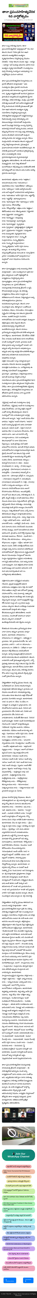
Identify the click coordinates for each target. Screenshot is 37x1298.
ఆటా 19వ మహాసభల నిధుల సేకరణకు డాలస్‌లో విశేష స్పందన (18, 1197)
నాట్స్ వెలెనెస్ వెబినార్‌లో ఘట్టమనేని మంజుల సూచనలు (15, 1268)
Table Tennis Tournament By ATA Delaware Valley (16, 1171)
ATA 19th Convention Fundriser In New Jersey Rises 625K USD (17, 1203)
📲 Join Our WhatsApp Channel (18, 1155)
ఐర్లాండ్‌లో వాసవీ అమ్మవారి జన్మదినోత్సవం (18, 1166)
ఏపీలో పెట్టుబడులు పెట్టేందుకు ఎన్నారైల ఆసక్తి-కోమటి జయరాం (17, 1210)
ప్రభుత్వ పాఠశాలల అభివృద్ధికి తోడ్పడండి (18, 1181)
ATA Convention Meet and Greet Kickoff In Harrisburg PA (16, 1248)
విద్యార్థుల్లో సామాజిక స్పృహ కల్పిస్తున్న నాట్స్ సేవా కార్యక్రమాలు (16, 1238)
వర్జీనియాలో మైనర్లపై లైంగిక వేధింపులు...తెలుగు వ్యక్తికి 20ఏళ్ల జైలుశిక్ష (17, 1221)
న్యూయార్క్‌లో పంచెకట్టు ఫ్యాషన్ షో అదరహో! (18, 1215)
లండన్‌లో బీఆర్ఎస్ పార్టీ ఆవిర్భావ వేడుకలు (18, 1176)
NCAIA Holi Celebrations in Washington (18, 1244)
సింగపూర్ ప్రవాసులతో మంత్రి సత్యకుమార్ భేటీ (18, 1185)
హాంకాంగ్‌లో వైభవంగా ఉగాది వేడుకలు (18, 1258)
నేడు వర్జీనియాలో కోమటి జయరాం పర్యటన (18, 1233)
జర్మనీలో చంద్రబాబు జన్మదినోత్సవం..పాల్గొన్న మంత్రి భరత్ (17, 1227)
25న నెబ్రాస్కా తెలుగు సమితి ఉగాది (18, 1253)
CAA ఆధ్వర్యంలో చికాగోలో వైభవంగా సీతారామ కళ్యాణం (16, 1191)
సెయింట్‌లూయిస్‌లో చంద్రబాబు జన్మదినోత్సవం (18, 1262)
